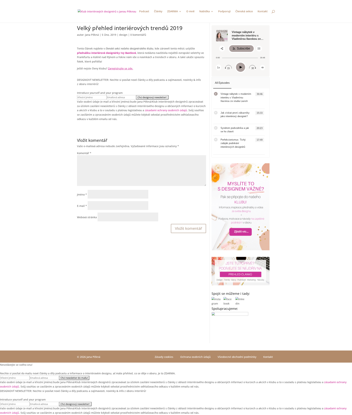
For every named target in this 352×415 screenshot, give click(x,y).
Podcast (144, 11)
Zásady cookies (164, 357)
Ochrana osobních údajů (195, 357)
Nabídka (204, 11)
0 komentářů (138, 34)
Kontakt (263, 11)
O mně (190, 11)
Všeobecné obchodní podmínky (237, 357)
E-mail (82, 206)
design (123, 34)
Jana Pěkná (92, 34)
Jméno (82, 194)
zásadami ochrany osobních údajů (166, 110)
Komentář (84, 153)
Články (158, 11)
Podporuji (224, 11)
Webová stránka (87, 217)
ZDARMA (172, 11)
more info (225, 105)
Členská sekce (244, 11)
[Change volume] (262, 67)
